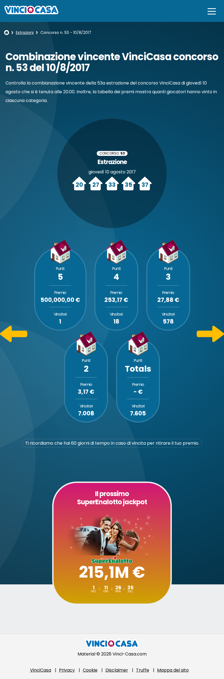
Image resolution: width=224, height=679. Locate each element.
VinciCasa (40, 670)
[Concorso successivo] (210, 340)
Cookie (90, 670)
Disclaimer (116, 670)
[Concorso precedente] (13, 340)
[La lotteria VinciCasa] (6, 32)
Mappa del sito (173, 670)
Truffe (142, 670)
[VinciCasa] (31, 13)
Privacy (67, 670)
